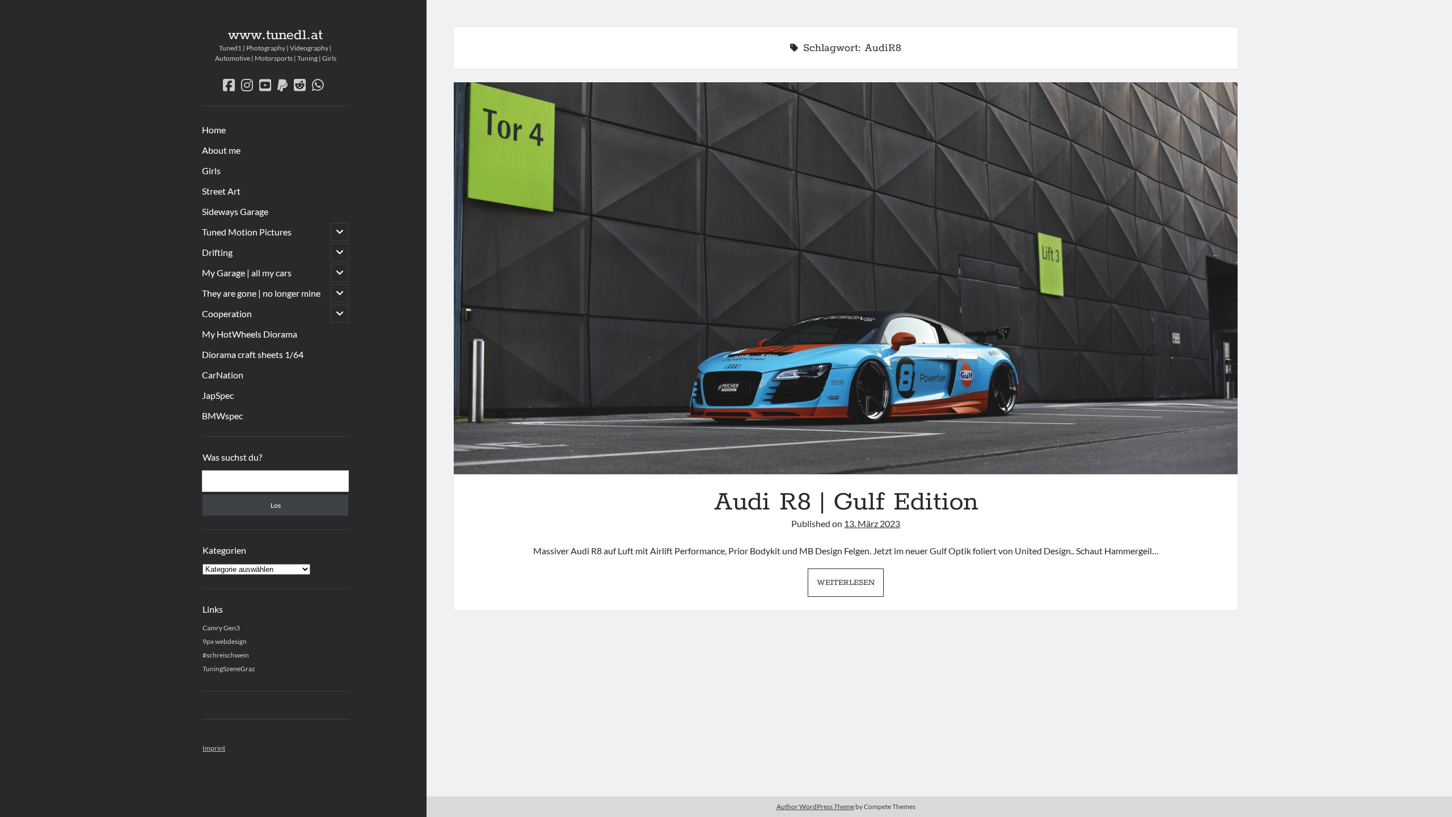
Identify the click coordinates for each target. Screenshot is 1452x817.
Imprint (213, 748)
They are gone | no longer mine (261, 293)
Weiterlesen (850, 586)
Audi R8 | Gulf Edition (846, 278)
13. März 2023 (872, 523)
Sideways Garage (235, 211)
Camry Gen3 (221, 628)
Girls (211, 170)
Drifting (217, 252)
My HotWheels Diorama (249, 334)
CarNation (222, 374)
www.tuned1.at (275, 35)
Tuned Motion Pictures (247, 231)
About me (221, 150)
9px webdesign (224, 641)
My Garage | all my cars (247, 272)
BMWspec (222, 415)
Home (214, 129)
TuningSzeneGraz (228, 668)
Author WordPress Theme (815, 806)
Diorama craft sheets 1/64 (252, 354)
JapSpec (218, 395)
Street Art (221, 191)
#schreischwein (225, 655)
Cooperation (227, 313)
